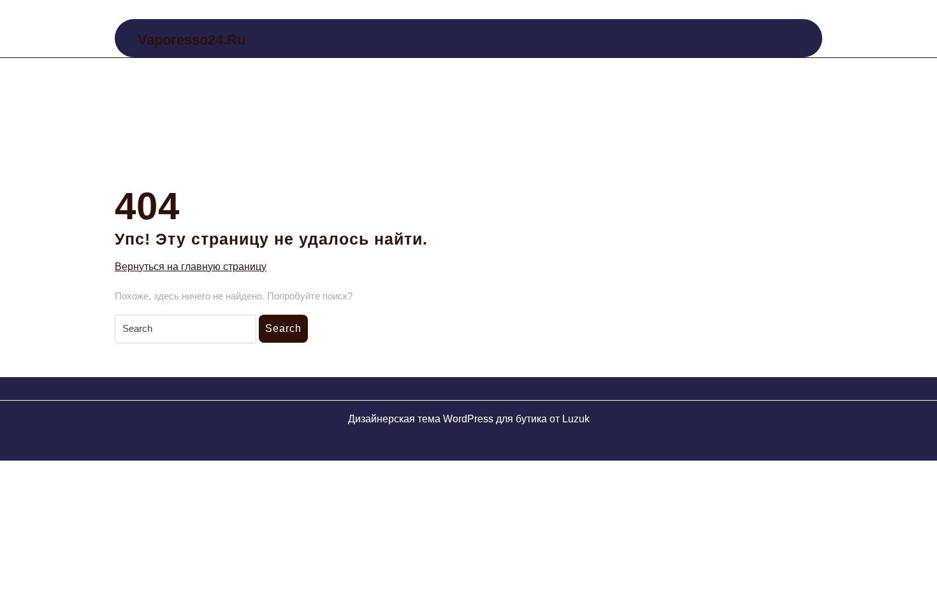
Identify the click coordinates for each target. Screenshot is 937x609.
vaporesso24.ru (191, 40)
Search (283, 328)
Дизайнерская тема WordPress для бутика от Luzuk (469, 418)
